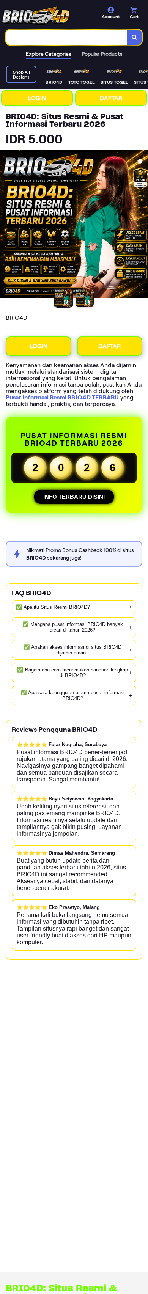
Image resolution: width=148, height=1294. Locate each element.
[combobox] (66, 37)
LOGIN (37, 98)
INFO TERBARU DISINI (74, 497)
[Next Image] (142, 225)
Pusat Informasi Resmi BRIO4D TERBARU (62, 397)
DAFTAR (111, 98)
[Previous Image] (6, 225)
